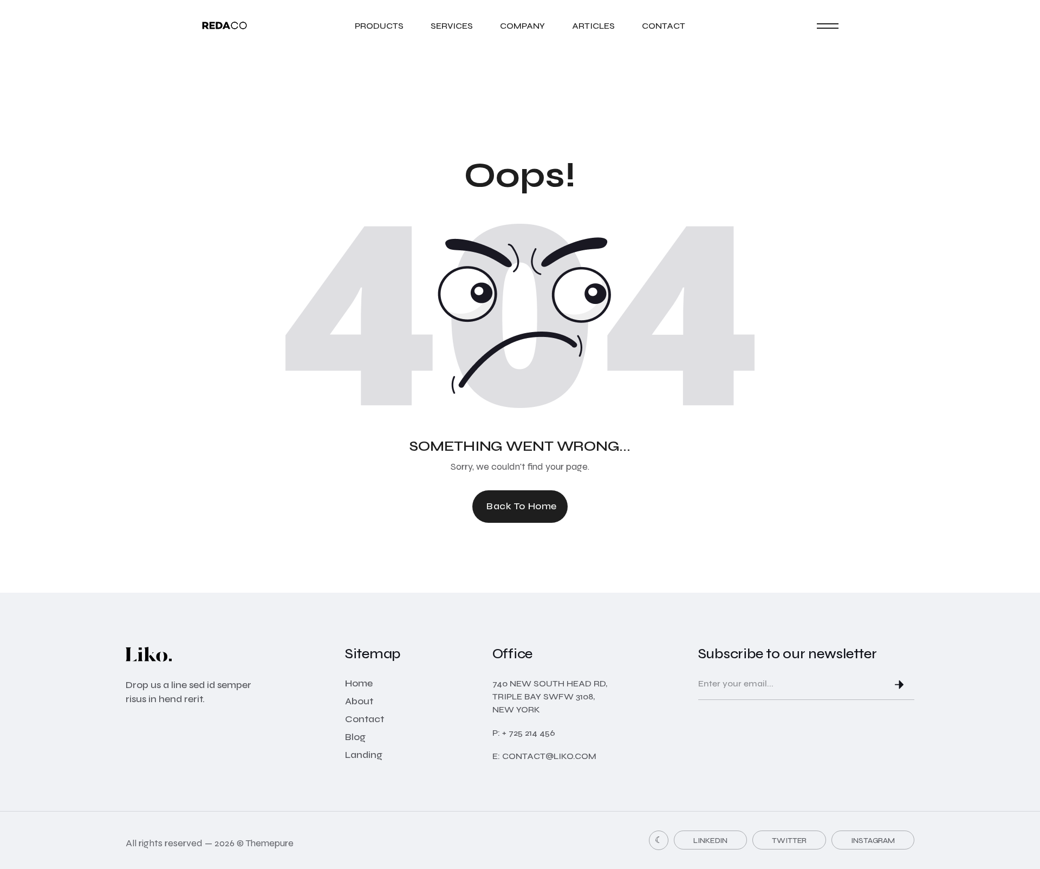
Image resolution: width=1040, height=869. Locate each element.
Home (359, 683)
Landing (363, 755)
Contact (663, 26)
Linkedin (710, 840)
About (359, 701)
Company (522, 26)
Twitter (789, 840)
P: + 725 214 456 (523, 733)
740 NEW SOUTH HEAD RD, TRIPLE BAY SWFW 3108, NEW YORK (549, 696)
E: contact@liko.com (544, 756)
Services (452, 26)
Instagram (873, 840)
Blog (355, 737)
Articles (593, 26)
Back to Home (521, 506)
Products (379, 26)
